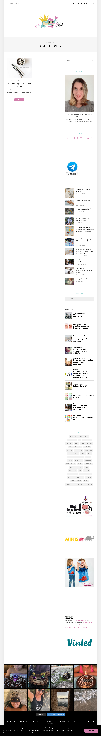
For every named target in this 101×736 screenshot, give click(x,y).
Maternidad (15, 80)
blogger (89, 443)
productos (71, 477)
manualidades (70, 464)
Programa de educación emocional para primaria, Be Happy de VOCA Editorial (85, 230)
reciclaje (80, 477)
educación (75, 453)
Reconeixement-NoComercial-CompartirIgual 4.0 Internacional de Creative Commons (78, 625)
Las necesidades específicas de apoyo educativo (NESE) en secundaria (84, 251)
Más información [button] (38, 733)
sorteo (79, 480)
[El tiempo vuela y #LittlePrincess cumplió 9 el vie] (15, 676)
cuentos (69, 450)
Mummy (72, 467)
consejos (87, 446)
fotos (89, 453)
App (80, 440)
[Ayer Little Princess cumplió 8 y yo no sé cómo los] (85, 676)
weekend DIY (88, 484)
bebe (76, 443)
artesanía (69, 443)
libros (70, 460)
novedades (72, 470)
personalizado (72, 474)
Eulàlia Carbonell (80, 620)
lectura (88, 457)
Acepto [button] (91, 730)
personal (87, 470)
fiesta (83, 453)
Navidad (79, 467)
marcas (80, 464)
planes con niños (85, 474)
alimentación (72, 440)
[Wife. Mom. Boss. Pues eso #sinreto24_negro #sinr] (39, 700)
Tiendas (25, 80)
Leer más (19, 99)
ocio (80, 470)
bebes (83, 443)
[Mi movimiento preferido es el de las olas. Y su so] (85, 700)
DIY (69, 453)
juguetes (80, 457)
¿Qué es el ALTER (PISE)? (84, 209)
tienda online (70, 484)
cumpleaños (78, 450)
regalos (88, 477)
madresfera (78, 460)
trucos (79, 484)
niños (87, 467)
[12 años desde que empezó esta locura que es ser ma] (39, 676)
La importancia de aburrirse (85, 279)
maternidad (89, 464)
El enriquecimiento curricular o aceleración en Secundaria (84, 270)
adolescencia (84, 436)
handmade (71, 457)
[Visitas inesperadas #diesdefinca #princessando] (62, 676)
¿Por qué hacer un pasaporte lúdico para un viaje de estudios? (85, 241)
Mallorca (88, 460)
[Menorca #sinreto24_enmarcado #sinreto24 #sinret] (62, 700)
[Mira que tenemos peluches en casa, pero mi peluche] (15, 700)
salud (73, 480)
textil (86, 480)
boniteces (78, 446)
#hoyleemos (74, 436)
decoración (88, 450)
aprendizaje (87, 440)
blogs (71, 446)
